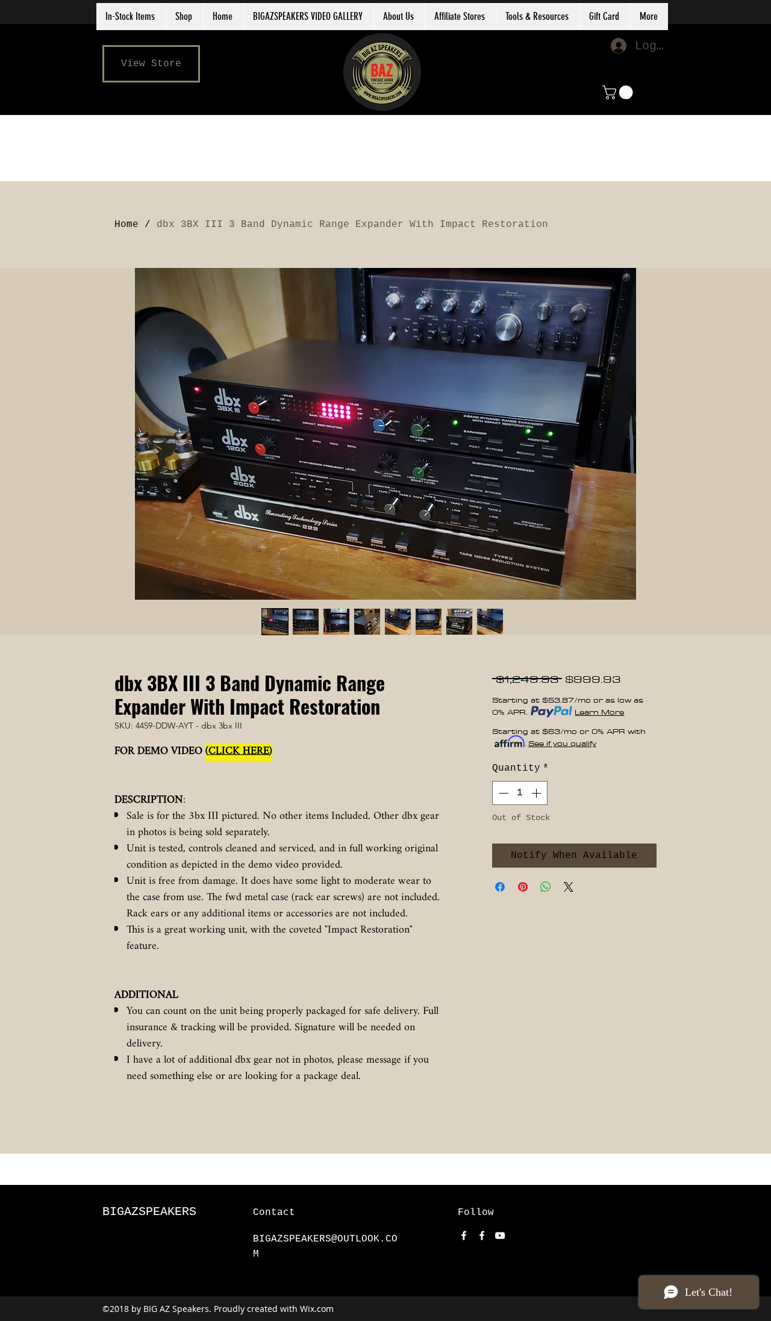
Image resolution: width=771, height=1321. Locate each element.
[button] (460, 16)
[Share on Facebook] (500, 887)
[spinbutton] (520, 793)
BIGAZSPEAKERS (149, 1212)
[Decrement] (502, 793)
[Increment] (537, 793)
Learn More (599, 712)
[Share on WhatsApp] (545, 887)
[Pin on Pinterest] (523, 887)
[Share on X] (568, 887)
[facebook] (464, 1235)
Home (126, 224)
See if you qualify (562, 743)
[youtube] (500, 1235)
